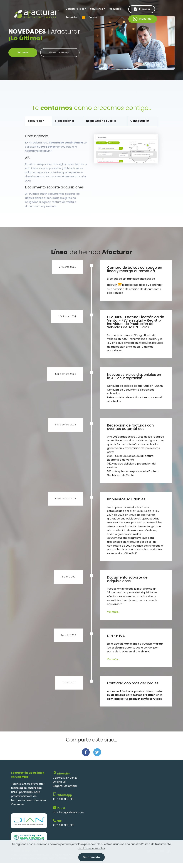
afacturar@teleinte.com (68, 812)
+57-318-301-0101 (63, 799)
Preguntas (115, 8)
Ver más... (113, 612)
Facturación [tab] (36, 121)
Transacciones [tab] (65, 121)
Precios (93, 17)
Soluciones (96, 8)
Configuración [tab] (140, 121)
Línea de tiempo (60, 52)
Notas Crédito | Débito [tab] (101, 121)
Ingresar (144, 9)
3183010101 (145, 18)
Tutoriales (72, 17)
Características (75, 8)
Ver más (22, 52)
